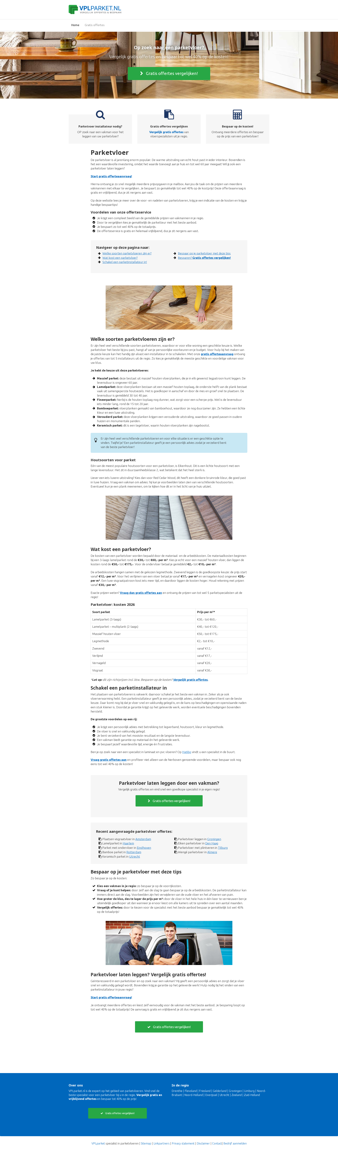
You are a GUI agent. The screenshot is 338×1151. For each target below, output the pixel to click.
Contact (217, 1143)
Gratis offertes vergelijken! (171, 73)
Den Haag (211, 843)
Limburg (249, 1090)
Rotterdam (133, 852)
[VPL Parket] (95, 9)
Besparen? (204, 257)
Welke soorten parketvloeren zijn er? (126, 253)
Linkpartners (162, 1143)
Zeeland (236, 1095)
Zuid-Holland (252, 1095)
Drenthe (177, 1090)
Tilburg (223, 847)
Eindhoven (144, 847)
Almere (212, 852)
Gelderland (220, 1090)
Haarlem (128, 843)
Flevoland (191, 1090)
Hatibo (186, 752)
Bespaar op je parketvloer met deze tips (204, 253)
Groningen (214, 839)
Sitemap (146, 1143)
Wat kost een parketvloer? (119, 257)
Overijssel (211, 1095)
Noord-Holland (193, 1095)
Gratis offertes (95, 25)
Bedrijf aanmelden (235, 1143)
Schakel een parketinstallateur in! (124, 262)
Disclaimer (203, 1143)
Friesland (205, 1090)
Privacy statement (183, 1143)
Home (75, 25)
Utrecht (134, 856)
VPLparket (98, 1143)
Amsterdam (143, 839)
